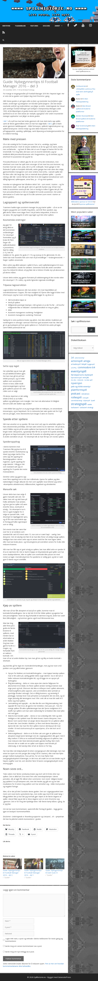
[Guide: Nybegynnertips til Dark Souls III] (55, 863)
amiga (86, 361)
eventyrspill (78, 371)
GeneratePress (64, 977)
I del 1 (5, 121)
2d (72, 357)
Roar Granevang (82, 126)
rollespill (76, 397)
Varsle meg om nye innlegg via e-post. (19, 952)
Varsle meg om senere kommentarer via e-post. (23, 946)
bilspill (84, 364)
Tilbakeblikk (20, 26)
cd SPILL (74, 368)
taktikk (89, 404)
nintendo (80, 380)
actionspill (76, 361)
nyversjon (76, 383)
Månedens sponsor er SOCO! (82, 202)
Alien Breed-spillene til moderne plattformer (83, 109)
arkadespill (76, 364)
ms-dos (73, 380)
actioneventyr (79, 358)
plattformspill (79, 389)
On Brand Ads (81, 86)
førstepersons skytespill (82, 375)
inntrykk (86, 377)
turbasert (75, 407)
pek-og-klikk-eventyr (81, 386)
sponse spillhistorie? (87, 204)
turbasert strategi (86, 407)
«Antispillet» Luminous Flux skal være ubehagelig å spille (85, 92)
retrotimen (85, 394)
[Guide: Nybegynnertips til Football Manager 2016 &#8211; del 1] (33, 863)
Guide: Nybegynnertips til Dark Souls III (54, 871)
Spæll (93, 400)
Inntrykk (6, 26)
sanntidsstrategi (76, 401)
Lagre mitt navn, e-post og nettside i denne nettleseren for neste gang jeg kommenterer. (34, 939)
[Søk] (91, 329)
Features (34, 26)
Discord (46, 26)
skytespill (86, 400)
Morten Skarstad (82, 116)
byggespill (91, 364)
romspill (85, 398)
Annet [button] (57, 26)
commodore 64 (86, 367)
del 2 (50, 124)
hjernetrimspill (76, 378)
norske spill (88, 380)
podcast (75, 393)
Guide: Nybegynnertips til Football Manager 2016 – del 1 (33, 872)
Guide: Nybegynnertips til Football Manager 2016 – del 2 (11, 872)
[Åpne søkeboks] (3, 40)
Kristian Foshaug (28, 90)
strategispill (79, 404)
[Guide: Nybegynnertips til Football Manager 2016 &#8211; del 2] (12, 863)
